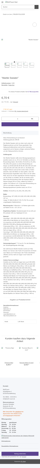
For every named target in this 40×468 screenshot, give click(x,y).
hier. (22, 245)
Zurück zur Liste (7, 14)
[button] (31, 2)
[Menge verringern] (4, 119)
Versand (15, 102)
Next (35, 66)
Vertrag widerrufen (20, 453)
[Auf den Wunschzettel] (35, 25)
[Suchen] (37, 7)
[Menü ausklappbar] (2, 1)
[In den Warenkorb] (2, 20)
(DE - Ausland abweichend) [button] (21, 111)
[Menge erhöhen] (36, 119)
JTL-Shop (23, 461)
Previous (3, 66)
